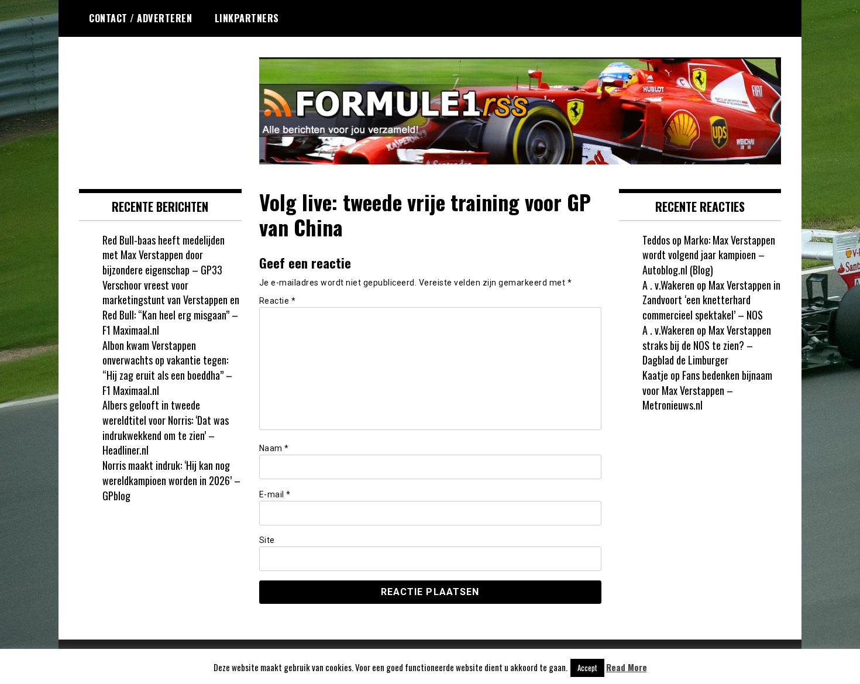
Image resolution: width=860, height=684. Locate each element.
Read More (626, 667)
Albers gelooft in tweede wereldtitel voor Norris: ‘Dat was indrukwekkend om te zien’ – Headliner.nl (165, 427)
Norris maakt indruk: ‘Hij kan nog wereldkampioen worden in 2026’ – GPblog (171, 480)
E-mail (275, 494)
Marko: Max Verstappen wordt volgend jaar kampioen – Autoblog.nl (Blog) (708, 254)
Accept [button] (587, 667)
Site (267, 540)
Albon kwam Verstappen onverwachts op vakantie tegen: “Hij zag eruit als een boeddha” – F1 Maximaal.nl (167, 368)
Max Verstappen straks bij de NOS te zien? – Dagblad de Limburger (706, 344)
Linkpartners (247, 18)
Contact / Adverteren (140, 18)
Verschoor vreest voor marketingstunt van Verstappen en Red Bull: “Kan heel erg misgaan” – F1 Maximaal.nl (170, 307)
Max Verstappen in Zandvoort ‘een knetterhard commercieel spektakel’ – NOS (711, 299)
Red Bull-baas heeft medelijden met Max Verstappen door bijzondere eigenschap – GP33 (163, 254)
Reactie (277, 300)
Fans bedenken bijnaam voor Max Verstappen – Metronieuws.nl (707, 390)
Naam (274, 448)
